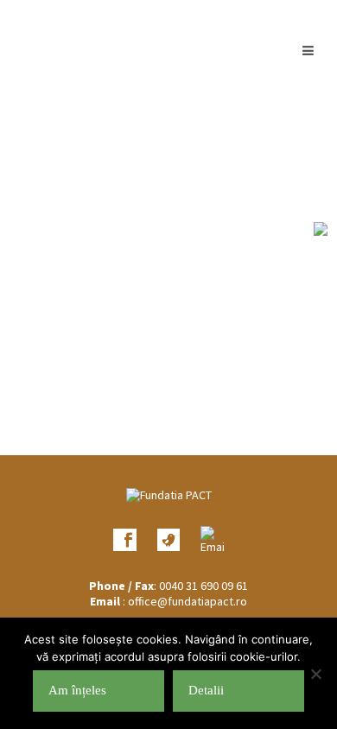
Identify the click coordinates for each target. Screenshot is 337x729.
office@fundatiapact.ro (187, 601)
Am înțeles (77, 690)
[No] (315, 673)
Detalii (206, 690)
